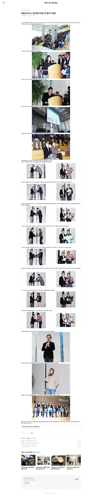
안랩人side (23, 438)
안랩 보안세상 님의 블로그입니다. (30, 480)
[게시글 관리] (27, 433)
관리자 (55, 493)
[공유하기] (25, 433)
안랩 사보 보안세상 (51, 3)
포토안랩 (28, 438)
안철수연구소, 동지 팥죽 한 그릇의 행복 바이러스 (29, 443)
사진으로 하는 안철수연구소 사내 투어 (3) (28, 445)
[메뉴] (3, 2)
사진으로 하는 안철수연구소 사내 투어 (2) (28, 446)
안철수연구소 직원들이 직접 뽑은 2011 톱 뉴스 (29, 442)
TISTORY (51, 493)
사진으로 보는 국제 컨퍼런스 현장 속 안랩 (28, 440)
